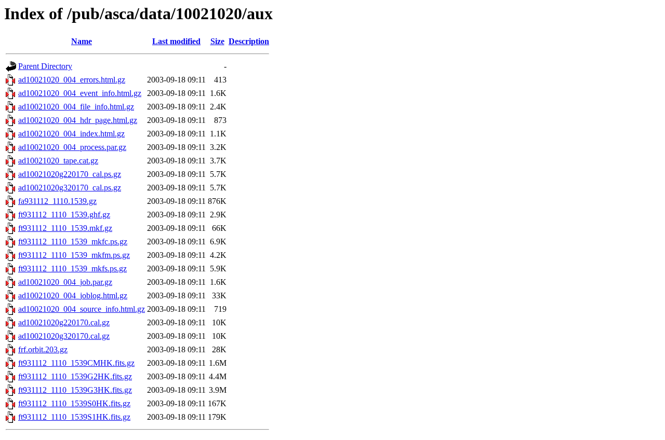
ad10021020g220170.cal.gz (64, 322)
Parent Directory (45, 66)
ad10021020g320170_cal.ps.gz (69, 187)
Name (81, 41)
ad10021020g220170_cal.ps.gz (69, 174)
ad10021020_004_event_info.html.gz (79, 93)
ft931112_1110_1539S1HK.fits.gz (74, 416)
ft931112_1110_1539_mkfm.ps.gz (74, 255)
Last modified (176, 41)
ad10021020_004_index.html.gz (71, 133)
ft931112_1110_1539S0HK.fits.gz (74, 403)
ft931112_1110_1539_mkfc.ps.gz (72, 241)
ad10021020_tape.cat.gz (58, 160)
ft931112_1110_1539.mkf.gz (65, 228)
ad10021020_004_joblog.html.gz (72, 295)
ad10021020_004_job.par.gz (65, 282)
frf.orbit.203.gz (43, 349)
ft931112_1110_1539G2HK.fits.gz (75, 376)
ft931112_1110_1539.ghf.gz (64, 214)
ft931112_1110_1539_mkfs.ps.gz (72, 268)
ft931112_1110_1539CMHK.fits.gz (76, 363)
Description (249, 41)
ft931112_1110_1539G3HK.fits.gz (75, 390)
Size (217, 41)
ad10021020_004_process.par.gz (72, 147)
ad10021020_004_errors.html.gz (71, 79)
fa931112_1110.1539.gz (57, 201)
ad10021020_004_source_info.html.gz (81, 309)
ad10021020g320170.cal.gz (64, 336)
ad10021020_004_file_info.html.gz (76, 106)
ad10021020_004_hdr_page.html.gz (77, 120)
